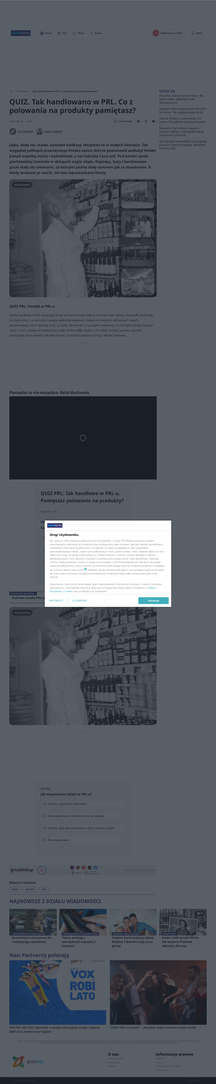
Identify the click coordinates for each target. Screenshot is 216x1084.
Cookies (68, 591)
